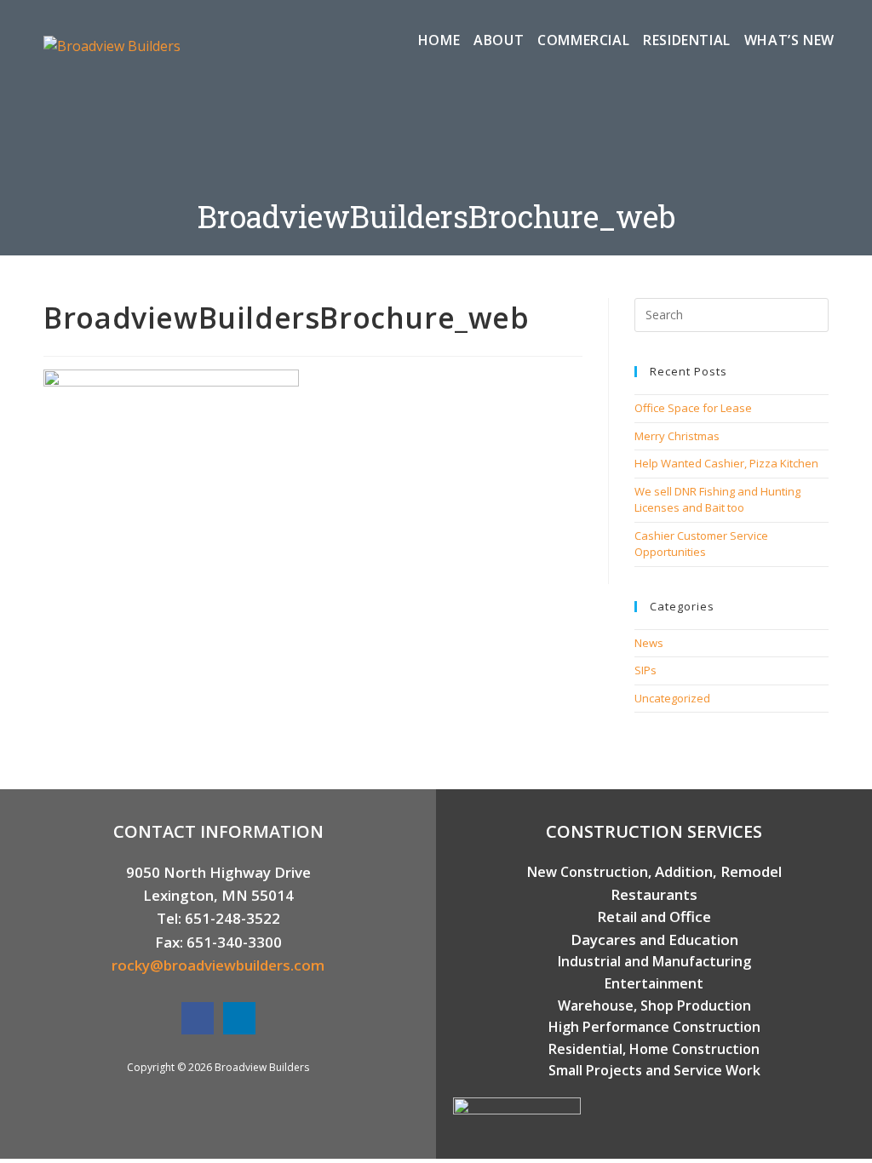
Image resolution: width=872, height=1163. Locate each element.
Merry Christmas (677, 436)
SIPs (645, 670)
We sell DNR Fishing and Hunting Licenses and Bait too (717, 500)
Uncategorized (672, 698)
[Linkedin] (239, 1018)
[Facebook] (197, 1018)
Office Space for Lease (693, 407)
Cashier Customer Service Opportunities (701, 544)
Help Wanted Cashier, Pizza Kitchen (726, 463)
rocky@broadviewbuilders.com (218, 965)
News (648, 642)
